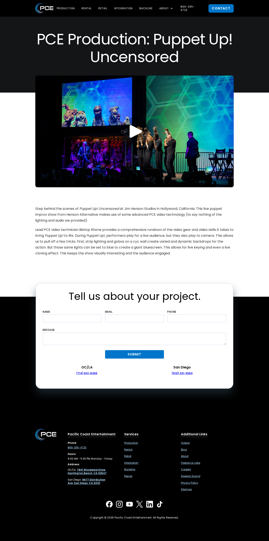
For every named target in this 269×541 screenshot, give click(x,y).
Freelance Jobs (190, 463)
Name (46, 312)
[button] (166, 8)
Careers (186, 469)
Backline (146, 8)
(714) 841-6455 (86, 373)
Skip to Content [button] (20, 6)
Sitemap (186, 489)
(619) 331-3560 (182, 373)
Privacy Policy (189, 483)
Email (109, 312)
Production (66, 8)
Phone (171, 312)
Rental (87, 8)
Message (49, 330)
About (185, 456)
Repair (128, 476)
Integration (123, 8)
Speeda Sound (190, 476)
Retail (102, 8)
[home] (44, 8)
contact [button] (221, 8)
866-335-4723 (188, 8)
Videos (185, 443)
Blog (184, 449)
